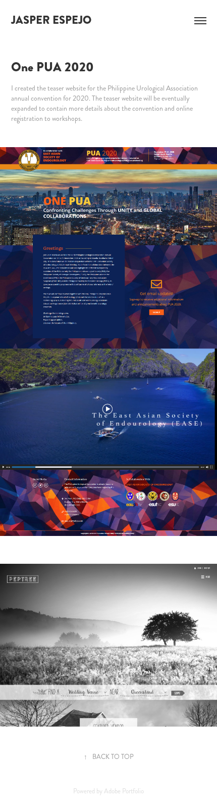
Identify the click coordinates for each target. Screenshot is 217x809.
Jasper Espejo (51, 20)
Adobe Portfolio (124, 791)
